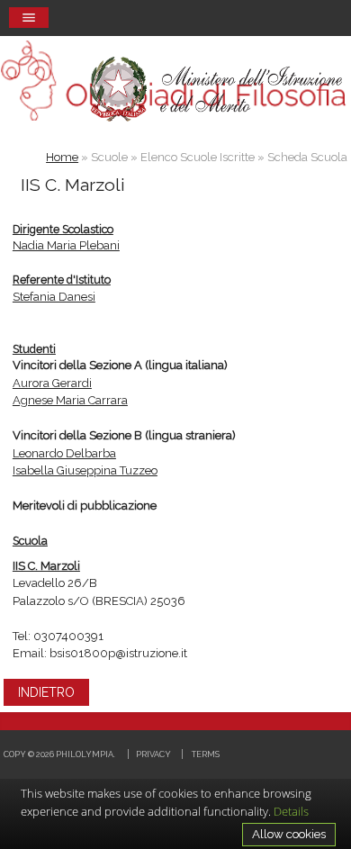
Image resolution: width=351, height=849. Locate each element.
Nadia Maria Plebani (66, 245)
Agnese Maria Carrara (70, 400)
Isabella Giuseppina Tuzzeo (85, 470)
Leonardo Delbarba (64, 453)
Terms (206, 754)
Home (62, 157)
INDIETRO (46, 692)
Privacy (153, 754)
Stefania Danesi (54, 296)
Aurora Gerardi (52, 383)
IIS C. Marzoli (46, 566)
